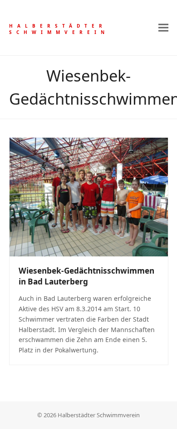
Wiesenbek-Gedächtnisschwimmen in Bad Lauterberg (86, 276)
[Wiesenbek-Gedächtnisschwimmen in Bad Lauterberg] (89, 196)
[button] (163, 27)
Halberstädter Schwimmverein (59, 29)
